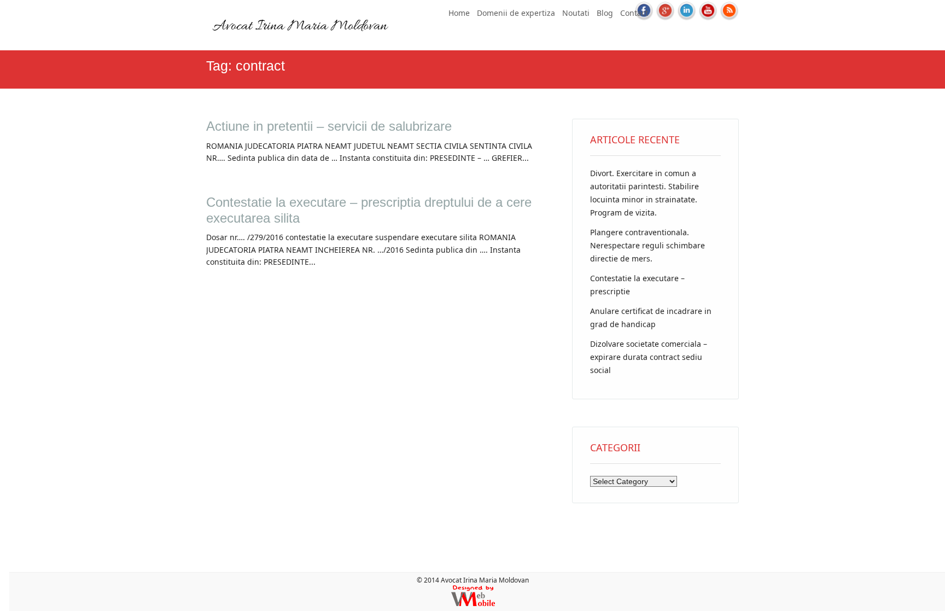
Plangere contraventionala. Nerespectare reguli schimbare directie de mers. (647, 245)
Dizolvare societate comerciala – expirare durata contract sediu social (648, 357)
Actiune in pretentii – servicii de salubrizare (329, 126)
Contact (634, 13)
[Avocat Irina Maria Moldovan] (299, 38)
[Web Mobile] (473, 603)
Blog (605, 13)
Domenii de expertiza (516, 13)
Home (459, 13)
